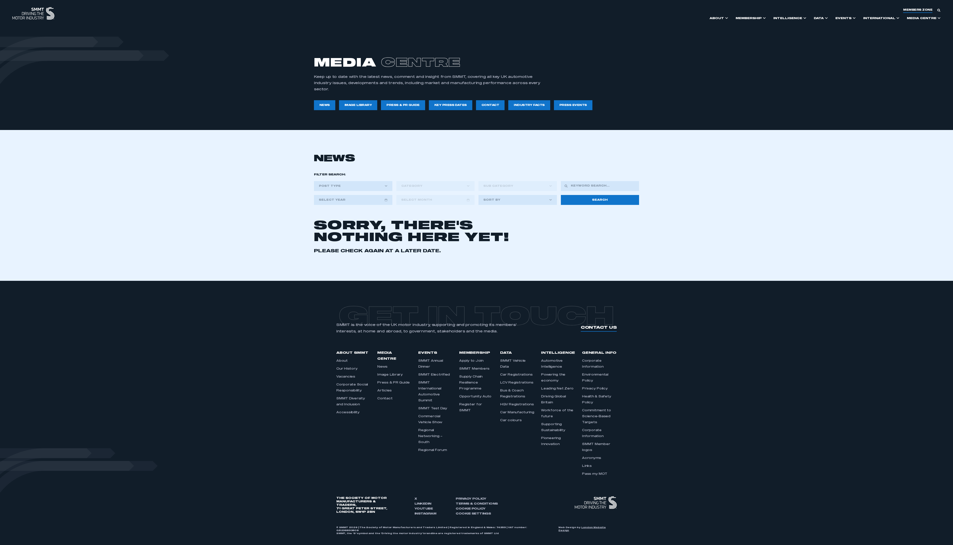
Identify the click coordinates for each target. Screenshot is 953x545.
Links (587, 466)
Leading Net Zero (557, 388)
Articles (384, 390)
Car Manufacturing (517, 412)
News (382, 366)
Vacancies (345, 376)
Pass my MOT (594, 474)
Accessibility (348, 412)
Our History (346, 368)
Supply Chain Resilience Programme (470, 382)
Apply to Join (471, 360)
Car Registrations (516, 374)
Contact (384, 398)
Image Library (390, 374)
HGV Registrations (517, 404)
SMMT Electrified (434, 374)
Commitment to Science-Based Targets (596, 416)
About (342, 360)
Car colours (510, 420)
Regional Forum (432, 450)
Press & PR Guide (393, 382)
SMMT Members (474, 368)
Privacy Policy (595, 388)
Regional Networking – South (430, 436)
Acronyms (591, 458)
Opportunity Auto (475, 396)
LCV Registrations (516, 382)
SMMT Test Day (432, 408)
